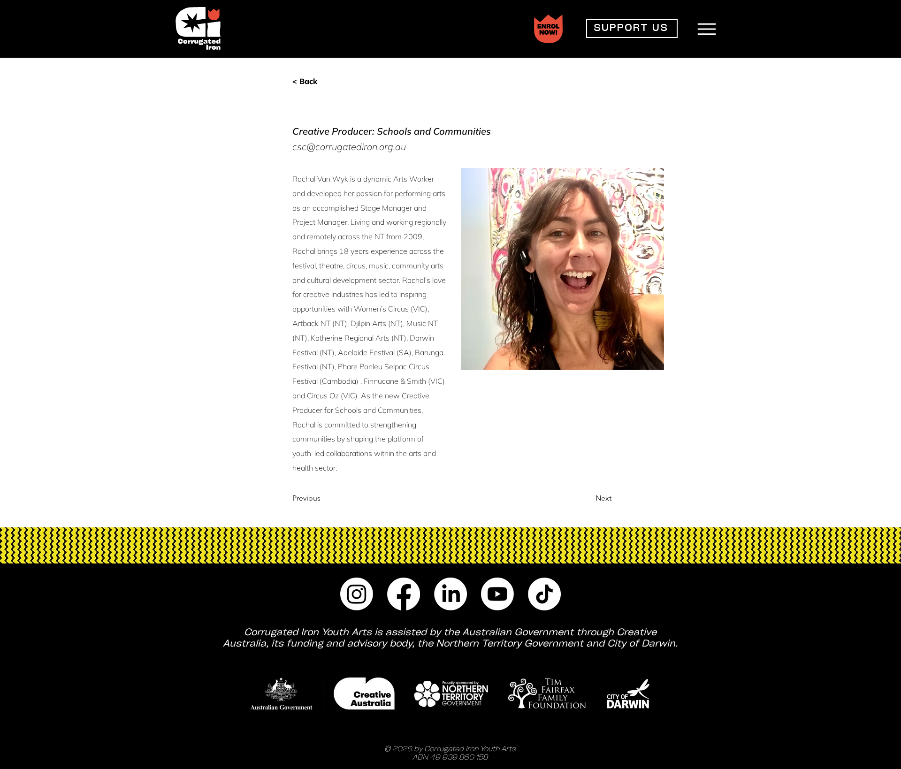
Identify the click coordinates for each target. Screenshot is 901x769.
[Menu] (706, 29)
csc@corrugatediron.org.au (349, 146)
